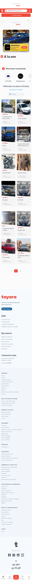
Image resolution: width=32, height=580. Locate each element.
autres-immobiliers (5, 437)
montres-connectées (6, 490)
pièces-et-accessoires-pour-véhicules (10, 392)
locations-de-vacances (6, 431)
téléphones (4, 496)
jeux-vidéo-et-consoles (6, 500)
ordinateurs (4, 488)
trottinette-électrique (6, 510)
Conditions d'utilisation (7, 324)
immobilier (4, 423)
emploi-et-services (7, 410)
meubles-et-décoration (6, 405)
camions (3, 394)
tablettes (3, 503)
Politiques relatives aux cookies (9, 326)
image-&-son (4, 486)
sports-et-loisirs (5, 512)
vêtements (3, 473)
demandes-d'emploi (6, 412)
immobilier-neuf (5, 447)
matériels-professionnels (7, 454)
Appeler (24, 47)
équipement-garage (5, 379)
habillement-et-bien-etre (9, 465)
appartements (4, 433)
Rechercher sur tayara (7, 344)
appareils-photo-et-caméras (7, 492)
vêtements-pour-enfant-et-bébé (8, 479)
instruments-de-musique (7, 522)
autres (3, 529)
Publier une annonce (6, 337)
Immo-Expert (6, 309)
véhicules (4, 373)
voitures (3, 377)
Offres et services (6, 346)
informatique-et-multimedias (10, 484)
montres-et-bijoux (5, 469)
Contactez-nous (5, 319)
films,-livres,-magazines (6, 518)
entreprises (5, 451)
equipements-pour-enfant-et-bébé (9, 467)
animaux (3, 516)
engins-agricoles (5, 383)
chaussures (4, 477)
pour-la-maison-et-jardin (9, 398)
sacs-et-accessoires (6, 475)
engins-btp (3, 387)
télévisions (3, 494)
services (3, 418)
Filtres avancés (5, 341)
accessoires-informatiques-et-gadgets (10, 498)
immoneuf (4, 444)
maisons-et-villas (5, 427)
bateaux (3, 389)
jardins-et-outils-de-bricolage (8, 401)
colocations (4, 425)
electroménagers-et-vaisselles (8, 403)
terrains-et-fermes (5, 439)
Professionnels (5, 322)
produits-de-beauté (5, 471)
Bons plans (4, 348)
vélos (2, 520)
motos (2, 375)
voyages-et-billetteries (6, 524)
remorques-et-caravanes (7, 381)
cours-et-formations (6, 414)
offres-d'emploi (4, 416)
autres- (3, 531)
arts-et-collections (5, 514)
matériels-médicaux (6, 456)
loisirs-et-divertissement (9, 507)
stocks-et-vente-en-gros (7, 460)
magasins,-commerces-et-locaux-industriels (11, 429)
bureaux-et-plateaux (6, 435)
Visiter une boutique (6, 339)
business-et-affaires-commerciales (9, 458)
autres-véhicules (5, 385)
